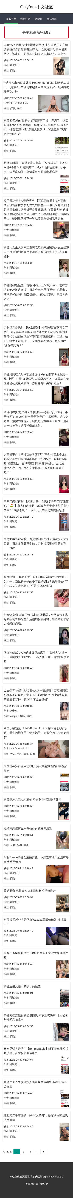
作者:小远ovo (11, 710)
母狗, (20, 845)
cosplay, (14, 716)
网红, (13, 70)
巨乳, (20, 754)
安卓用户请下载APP (37, 1184)
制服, (23, 716)
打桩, (13, 108)
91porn (39, 19)
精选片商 (52, 19)
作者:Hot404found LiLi (16, 102)
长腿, (33, 754)
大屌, (13, 754)
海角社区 (25, 19)
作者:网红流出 (11, 65)
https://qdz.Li (56, 1176)
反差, (13, 845)
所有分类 (11, 19)
